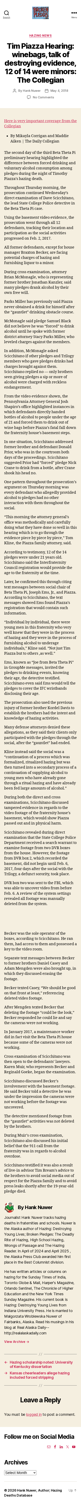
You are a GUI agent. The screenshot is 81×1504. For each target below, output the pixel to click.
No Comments (43, 97)
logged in (34, 1414)
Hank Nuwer (31, 91)
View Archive (16, 1342)
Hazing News (40, 35)
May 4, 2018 (59, 91)
